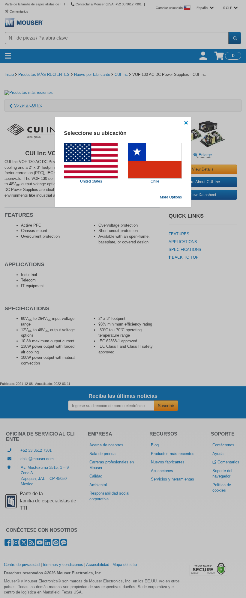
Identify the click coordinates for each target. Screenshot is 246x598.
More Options (171, 197)
